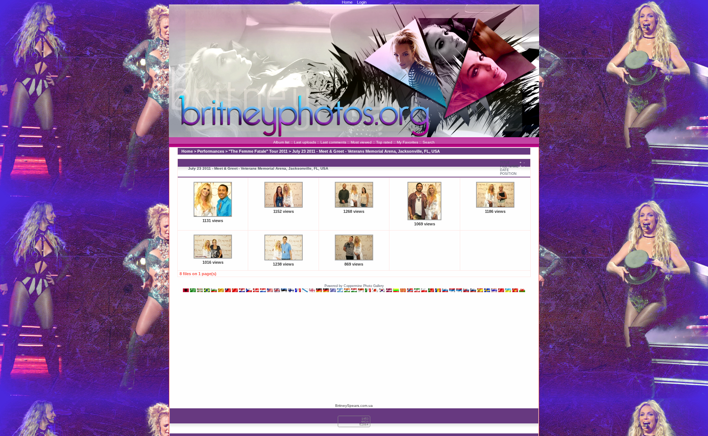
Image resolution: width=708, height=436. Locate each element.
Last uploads (305, 142)
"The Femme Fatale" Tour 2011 (258, 151)
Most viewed (361, 142)
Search (429, 142)
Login (362, 2)
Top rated (384, 142)
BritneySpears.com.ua (354, 406)
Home (347, 2)
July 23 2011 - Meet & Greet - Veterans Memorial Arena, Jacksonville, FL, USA (366, 151)
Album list (281, 142)
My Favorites (407, 142)
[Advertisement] (354, 347)
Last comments (333, 142)
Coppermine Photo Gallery (364, 286)
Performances (210, 151)
